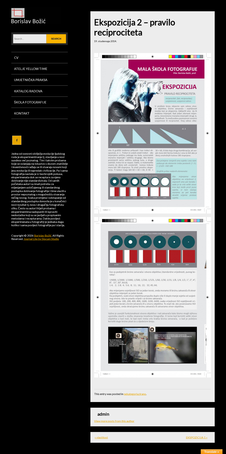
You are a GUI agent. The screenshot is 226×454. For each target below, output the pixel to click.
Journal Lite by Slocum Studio (41, 238)
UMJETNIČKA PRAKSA (30, 80)
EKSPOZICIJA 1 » (196, 437)
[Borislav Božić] (36, 21)
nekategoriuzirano (135, 394)
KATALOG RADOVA (28, 91)
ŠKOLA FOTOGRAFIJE (30, 102)
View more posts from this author (114, 421)
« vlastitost (101, 437)
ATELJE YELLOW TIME (30, 69)
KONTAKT (21, 113)
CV (16, 58)
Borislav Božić (42, 235)
